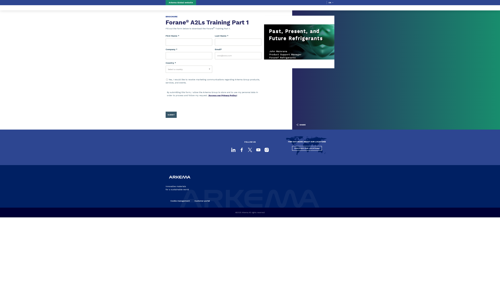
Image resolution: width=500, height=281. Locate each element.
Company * (171, 49)
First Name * (172, 36)
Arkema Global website (181, 2)
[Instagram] (267, 150)
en (330, 3)
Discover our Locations (307, 148)
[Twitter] (250, 150)
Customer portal (202, 201)
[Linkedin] (233, 150)
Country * (171, 63)
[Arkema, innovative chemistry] (180, 180)
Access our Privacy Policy (223, 95)
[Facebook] (242, 150)
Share (302, 125)
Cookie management (180, 201)
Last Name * (221, 36)
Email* (218, 49)
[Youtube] (258, 150)
